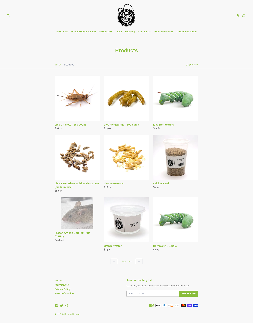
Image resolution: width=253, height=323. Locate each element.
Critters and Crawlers (71, 314)
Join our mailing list (139, 280)
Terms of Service (64, 293)
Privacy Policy (62, 289)
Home (58, 280)
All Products (62, 284)
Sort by (58, 65)
